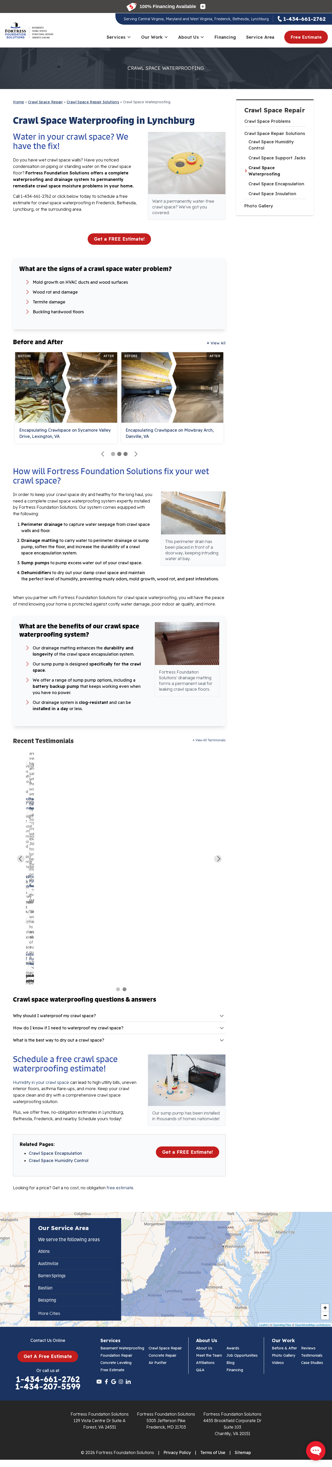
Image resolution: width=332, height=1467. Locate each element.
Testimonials (311, 1355)
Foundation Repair (116, 1355)
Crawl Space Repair (274, 110)
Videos (278, 1362)
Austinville (48, 1263)
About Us (188, 37)
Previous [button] (21, 859)
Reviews (308, 1348)
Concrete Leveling (116, 1362)
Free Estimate (306, 37)
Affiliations (205, 1362)
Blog (230, 1362)
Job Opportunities (242, 1355)
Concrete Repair (162, 1355)
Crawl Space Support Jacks (277, 157)
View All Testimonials (211, 740)
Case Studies (312, 1362)
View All (218, 343)
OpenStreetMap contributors (313, 1325)
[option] (29, 868)
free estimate (120, 1187)
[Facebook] (106, 1381)
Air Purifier (158, 1362)
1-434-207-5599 (47, 1386)
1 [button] (118, 989)
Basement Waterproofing (122, 1348)
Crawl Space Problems (267, 121)
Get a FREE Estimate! (119, 239)
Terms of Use (212, 1452)
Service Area (260, 37)
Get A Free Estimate (48, 1356)
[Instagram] (121, 1381)
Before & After (284, 1348)
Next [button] (218, 859)
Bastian (45, 1288)
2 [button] (125, 989)
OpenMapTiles (282, 1325)
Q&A (200, 1370)
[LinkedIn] (128, 1381)
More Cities (49, 1313)
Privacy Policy (177, 1452)
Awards (232, 1348)
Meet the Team (209, 1355)
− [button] (325, 1315)
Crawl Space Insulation (272, 193)
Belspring (47, 1300)
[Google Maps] (113, 1381)
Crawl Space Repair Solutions (274, 133)
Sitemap (243, 1452)
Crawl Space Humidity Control (271, 145)
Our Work (152, 37)
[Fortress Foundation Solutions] (29, 30)
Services (116, 37)
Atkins (44, 1251)
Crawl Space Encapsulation (276, 183)
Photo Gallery (258, 205)
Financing (225, 37)
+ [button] (325, 1308)
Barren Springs (52, 1275)
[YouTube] (99, 1381)
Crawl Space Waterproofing (264, 170)
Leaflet (263, 1325)
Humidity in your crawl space (41, 1082)
